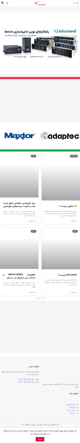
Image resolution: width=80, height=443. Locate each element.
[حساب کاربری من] (7, 3)
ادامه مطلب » (73, 221)
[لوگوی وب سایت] (40, 3)
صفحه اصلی (70, 404)
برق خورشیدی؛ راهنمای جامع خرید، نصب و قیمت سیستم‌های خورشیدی (19, 204)
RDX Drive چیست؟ (67, 275)
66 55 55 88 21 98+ (26, 379)
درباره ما (72, 413)
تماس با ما (71, 410)
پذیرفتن (40, 439)
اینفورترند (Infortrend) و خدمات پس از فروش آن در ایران (19, 276)
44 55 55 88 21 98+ (26, 382)
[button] (77, 42)
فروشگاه (72, 407)
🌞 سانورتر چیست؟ (68, 206)
